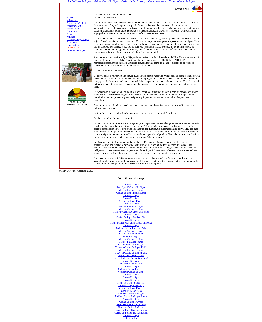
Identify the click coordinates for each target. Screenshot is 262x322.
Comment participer (76, 50)
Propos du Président (76, 23)
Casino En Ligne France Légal (131, 192)
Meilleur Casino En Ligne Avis (131, 228)
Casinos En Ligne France (131, 242)
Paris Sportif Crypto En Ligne (131, 187)
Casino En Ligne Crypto (131, 301)
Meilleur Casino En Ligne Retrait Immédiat (131, 222)
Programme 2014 (75, 26)
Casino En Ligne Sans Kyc (131, 285)
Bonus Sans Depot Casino (131, 255)
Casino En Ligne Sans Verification (131, 310)
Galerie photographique (78, 39)
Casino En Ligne (131, 184)
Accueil (70, 17)
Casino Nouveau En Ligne (131, 244)
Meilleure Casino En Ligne (131, 269)
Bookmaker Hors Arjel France (131, 304)
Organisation (73, 45)
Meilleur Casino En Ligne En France (131, 212)
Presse (70, 34)
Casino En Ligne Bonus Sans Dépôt (131, 258)
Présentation (72, 20)
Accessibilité (73, 28)
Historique (72, 31)
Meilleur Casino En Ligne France (131, 296)
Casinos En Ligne (131, 318)
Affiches (71, 36)
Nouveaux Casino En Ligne (131, 272)
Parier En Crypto (131, 236)
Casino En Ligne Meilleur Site (131, 217)
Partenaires (72, 42)
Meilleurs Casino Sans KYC (131, 282)
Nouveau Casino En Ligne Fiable (131, 247)
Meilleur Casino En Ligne (131, 190)
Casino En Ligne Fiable (131, 291)
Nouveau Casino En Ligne (131, 293)
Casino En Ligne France (131, 201)
